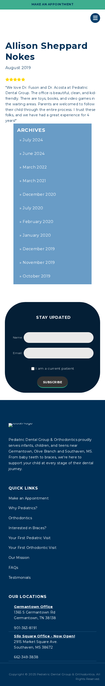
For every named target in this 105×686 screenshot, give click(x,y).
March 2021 (34, 180)
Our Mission (19, 557)
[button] (45, 670)
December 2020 (39, 194)
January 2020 (37, 235)
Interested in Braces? (28, 528)
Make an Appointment (29, 498)
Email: (17, 353)
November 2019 (39, 262)
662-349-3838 (26, 657)
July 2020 (33, 208)
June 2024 (33, 153)
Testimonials (20, 577)
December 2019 (39, 249)
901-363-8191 (25, 628)
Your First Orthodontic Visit (32, 547)
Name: (17, 337)
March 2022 (35, 167)
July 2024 (33, 140)
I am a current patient (54, 368)
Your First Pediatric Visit (30, 538)
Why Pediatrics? (23, 508)
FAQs (13, 567)
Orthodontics (20, 518)
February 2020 (38, 221)
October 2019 (36, 276)
